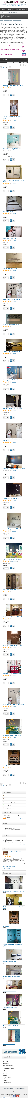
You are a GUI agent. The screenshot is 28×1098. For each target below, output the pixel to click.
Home (1, 20)
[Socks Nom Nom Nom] (14, 237)
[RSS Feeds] (4, 819)
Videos (4, 1078)
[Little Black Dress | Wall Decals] (14, 588)
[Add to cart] (11, 95)
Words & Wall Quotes (8, 20)
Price (15, 62)
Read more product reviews (9, 866)
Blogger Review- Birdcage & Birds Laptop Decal (14, 841)
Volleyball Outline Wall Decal (10, 1007)
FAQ (4, 1070)
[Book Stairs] (14, 764)
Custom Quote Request (8, 1068)
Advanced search (14, 12)
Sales (22, 62)
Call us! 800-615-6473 (17, 9)
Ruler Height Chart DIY (10, 828)
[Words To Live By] (14, 210)
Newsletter (5, 1073)
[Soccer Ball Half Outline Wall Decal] (14, 974)
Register (14, 5)
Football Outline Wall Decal (9, 991)
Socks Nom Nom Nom (9, 238)
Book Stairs (6, 766)
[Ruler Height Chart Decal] (14, 1041)
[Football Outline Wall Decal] (14, 989)
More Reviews (22, 844)
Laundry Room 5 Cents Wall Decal (13, 704)
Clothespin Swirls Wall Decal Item (13, 380)
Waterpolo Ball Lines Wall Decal (12, 408)
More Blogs (22, 831)
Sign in (8, 5)
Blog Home (22, 818)
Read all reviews (6, 868)
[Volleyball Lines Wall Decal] (14, 497)
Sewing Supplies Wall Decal (11, 351)
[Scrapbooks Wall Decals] (14, 267)
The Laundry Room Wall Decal (12, 617)
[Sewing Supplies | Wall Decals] (14, 350)
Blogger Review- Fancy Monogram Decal (14, 842)
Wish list (20, 5)
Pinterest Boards (7, 1082)
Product (11, 62)
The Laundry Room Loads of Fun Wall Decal (13, 891)
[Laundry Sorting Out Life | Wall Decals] (14, 904)
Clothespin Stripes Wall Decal (12, 673)
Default (17, 62)
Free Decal (5, 1072)
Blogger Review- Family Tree (11, 839)
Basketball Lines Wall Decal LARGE (14, 468)
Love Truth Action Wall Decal (15, 851)
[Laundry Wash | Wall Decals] (14, 323)
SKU (8, 62)
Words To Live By (8, 211)
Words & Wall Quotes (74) (10, 802)
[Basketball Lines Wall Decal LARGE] (14, 467)
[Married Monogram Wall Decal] (14, 558)
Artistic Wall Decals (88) (10, 799)
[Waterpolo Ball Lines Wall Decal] (14, 407)
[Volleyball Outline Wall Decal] (14, 1005)
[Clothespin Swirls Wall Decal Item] (14, 378)
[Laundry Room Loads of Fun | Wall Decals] (14, 889)
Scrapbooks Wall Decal (10, 268)
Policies (5, 1075)
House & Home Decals (17, 20)
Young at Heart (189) (9, 808)
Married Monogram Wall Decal (12, 559)
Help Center (5, 1060)
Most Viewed (7, 817)
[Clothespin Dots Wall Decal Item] (14, 84)
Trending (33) (8, 805)
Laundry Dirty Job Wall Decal (12, 529)
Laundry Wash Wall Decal (11, 324)
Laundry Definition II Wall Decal (12, 645)
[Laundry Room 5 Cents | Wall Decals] (14, 703)
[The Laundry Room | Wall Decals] (14, 615)
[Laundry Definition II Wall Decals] (14, 644)
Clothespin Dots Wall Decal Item (13, 86)
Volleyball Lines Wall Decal (11, 498)
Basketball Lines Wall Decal (9, 961)
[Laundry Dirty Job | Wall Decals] (14, 527)
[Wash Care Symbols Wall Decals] (14, 298)
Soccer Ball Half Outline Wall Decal (11, 976)
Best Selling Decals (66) (10, 796)
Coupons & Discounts (8, 1067)
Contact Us (5, 1061)
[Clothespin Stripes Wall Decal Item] (14, 672)
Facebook (5, 1080)
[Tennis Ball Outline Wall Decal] (14, 734)
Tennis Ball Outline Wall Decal (12, 735)
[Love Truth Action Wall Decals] (5, 854)
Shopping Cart (10, 9)
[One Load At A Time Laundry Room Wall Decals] (14, 437)
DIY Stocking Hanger (9, 826)
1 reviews (15, 561)
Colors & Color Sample (8, 1065)
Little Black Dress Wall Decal (11, 590)
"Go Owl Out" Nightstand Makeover (12, 829)
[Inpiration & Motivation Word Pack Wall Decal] (14, 942)
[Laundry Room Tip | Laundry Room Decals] (14, 178)
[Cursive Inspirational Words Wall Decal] (14, 115)
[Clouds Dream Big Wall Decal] (14, 147)
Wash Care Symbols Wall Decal (12, 299)
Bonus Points (6, 1063)
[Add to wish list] (13, 95)
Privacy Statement (7, 1077)
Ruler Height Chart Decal (9, 1044)
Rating (25, 62)
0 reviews (14, 87)
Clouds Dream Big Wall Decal (12, 149)
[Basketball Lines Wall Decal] (14, 959)
